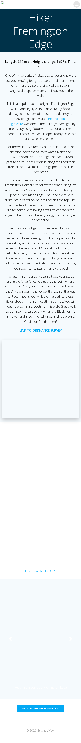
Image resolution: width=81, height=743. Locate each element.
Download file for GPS (40, 571)
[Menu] (76, 4)
